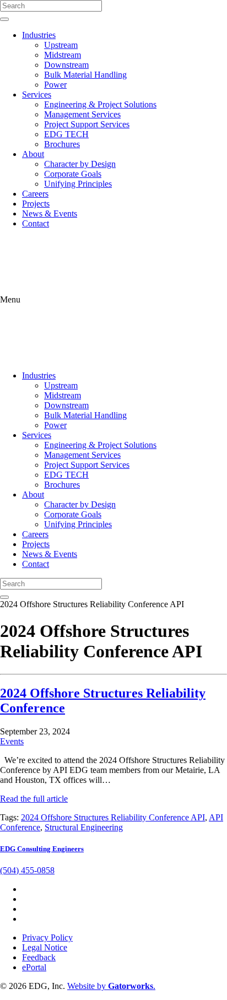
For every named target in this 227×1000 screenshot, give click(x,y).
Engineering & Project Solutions (100, 104)
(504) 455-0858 (27, 870)
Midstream (62, 55)
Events (12, 741)
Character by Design (80, 164)
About (33, 154)
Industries (39, 35)
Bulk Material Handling (85, 74)
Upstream (61, 45)
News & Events (49, 213)
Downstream (66, 64)
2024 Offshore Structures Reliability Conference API (113, 817)
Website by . (111, 986)
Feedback (39, 957)
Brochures (62, 144)
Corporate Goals (72, 174)
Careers (35, 193)
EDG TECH (66, 134)
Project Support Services (86, 124)
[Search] (4, 19)
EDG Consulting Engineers (42, 849)
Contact (35, 223)
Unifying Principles (78, 183)
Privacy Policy (47, 937)
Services (36, 94)
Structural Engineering (84, 827)
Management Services (82, 114)
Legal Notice (44, 947)
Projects (36, 203)
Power (55, 84)
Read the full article (34, 798)
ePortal (34, 967)
